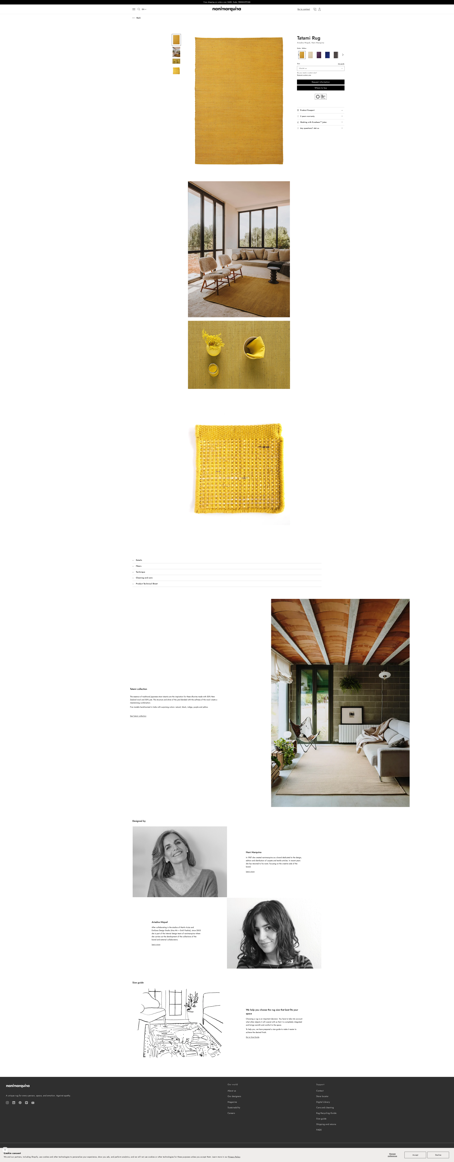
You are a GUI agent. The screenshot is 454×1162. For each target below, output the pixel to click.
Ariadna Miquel (303, 42)
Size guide (341, 64)
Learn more (250, 871)
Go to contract (303, 9)
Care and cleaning (325, 1107)
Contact (319, 1090)
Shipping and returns (326, 1124)
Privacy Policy (234, 1156)
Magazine (232, 1102)
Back (139, 17)
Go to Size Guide (252, 1037)
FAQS (319, 1129)
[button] (135, 9)
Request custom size (304, 75)
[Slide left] (298, 54)
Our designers (234, 1096)
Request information (321, 82)
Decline (438, 1155)
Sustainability (234, 1107)
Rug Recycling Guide (326, 1113)
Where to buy (321, 88)
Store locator (322, 1096)
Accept (415, 1155)
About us (232, 1090)
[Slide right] (342, 54)
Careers (231, 1113)
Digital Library (323, 1102)
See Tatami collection (138, 716)
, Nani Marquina (317, 42)
